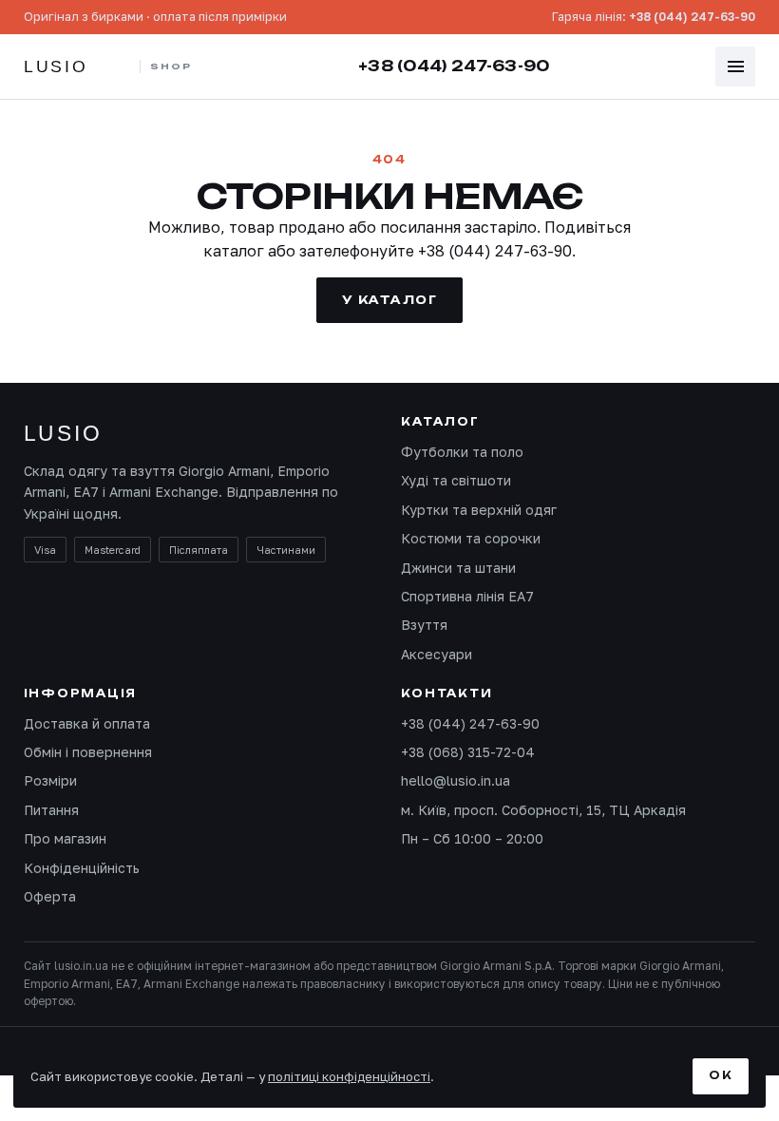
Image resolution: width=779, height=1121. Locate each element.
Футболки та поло (462, 452)
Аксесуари (436, 654)
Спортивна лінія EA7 (467, 596)
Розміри (50, 780)
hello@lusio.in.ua (455, 780)
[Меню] (735, 66)
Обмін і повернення (88, 752)
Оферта (50, 896)
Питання (51, 810)
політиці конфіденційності (349, 1076)
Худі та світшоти (456, 480)
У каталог (389, 300)
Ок (720, 1075)
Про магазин (65, 838)
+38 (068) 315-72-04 (468, 752)
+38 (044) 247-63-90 (692, 17)
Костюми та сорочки (471, 538)
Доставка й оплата (87, 723)
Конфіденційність (82, 868)
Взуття (424, 625)
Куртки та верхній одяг (479, 510)
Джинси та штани (458, 568)
